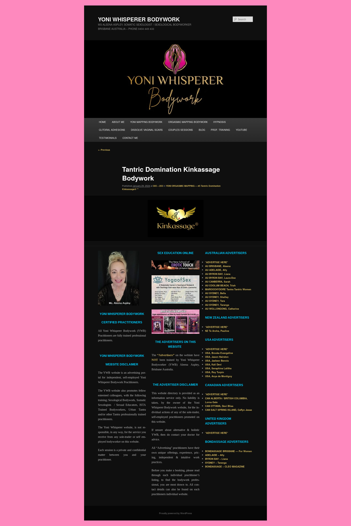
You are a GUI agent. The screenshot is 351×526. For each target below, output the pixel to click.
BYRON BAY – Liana (216, 459)
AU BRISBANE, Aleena (218, 266)
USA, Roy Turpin (214, 372)
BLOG (202, 130)
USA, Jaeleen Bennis (217, 360)
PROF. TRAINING (220, 130)
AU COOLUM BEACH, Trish (220, 285)
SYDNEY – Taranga (216, 462)
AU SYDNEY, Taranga (217, 305)
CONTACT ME (130, 138)
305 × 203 (158, 185)
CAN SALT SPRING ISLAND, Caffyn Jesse (228, 410)
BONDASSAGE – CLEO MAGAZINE (225, 466)
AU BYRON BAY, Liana (217, 274)
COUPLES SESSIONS (180, 130)
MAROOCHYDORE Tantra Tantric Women (228, 289)
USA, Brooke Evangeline (219, 353)
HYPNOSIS (219, 122)
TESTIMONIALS (108, 138)
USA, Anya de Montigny (218, 376)
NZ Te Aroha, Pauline (217, 330)
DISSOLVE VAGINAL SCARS (147, 130)
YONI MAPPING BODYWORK (146, 122)
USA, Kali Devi (213, 364)
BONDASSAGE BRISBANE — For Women (228, 451)
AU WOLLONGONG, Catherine (222, 308)
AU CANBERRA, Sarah (217, 281)
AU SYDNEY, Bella (215, 293)
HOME (102, 122)
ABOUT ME (118, 122)
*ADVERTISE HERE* (216, 262)
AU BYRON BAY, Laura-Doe (220, 277)
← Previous (104, 149)
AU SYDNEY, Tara (215, 301)
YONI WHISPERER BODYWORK (139, 19)
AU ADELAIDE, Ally (216, 270)
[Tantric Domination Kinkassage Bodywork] (175, 218)
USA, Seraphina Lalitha (218, 368)
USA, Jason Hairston (217, 356)
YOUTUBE (241, 130)
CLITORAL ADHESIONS (112, 130)
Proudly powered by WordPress (175, 513)
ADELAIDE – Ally (214, 455)
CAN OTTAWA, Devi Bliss (219, 406)
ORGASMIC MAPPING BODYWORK (188, 122)
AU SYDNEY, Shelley (217, 297)
